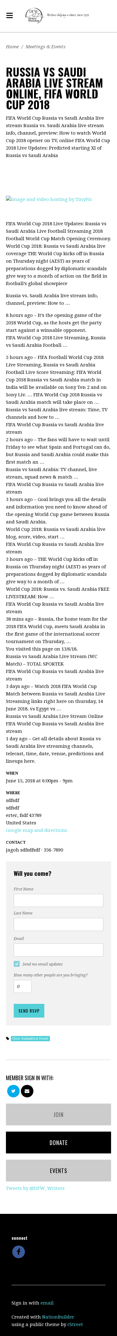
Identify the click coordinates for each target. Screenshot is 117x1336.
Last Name (23, 913)
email (47, 1303)
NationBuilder (58, 1317)
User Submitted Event (30, 1039)
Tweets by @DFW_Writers (35, 1188)
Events (58, 1171)
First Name (23, 889)
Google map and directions (36, 830)
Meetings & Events (46, 47)
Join (58, 1114)
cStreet (75, 1324)
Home (12, 47)
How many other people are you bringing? (51, 975)
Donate (59, 1142)
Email (19, 939)
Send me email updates (42, 964)
